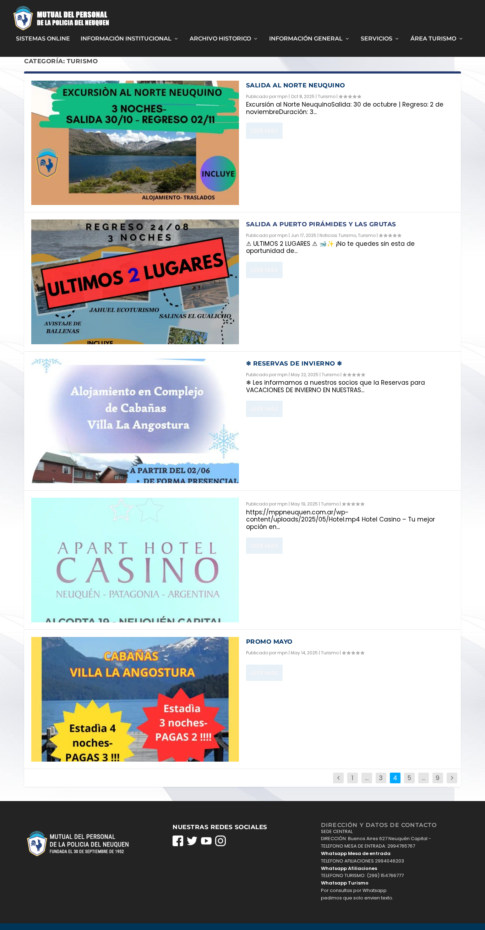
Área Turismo (433, 39)
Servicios (376, 39)
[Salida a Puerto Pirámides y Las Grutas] (135, 282)
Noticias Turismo (338, 235)
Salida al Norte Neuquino (295, 85)
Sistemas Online (43, 39)
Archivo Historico (220, 39)
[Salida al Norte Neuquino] (135, 143)
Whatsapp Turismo (345, 883)
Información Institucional (126, 39)
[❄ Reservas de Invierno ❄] (135, 421)
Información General (306, 39)
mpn (282, 96)
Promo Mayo (269, 641)
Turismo (327, 96)
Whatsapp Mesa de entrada (356, 853)
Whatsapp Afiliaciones (349, 868)
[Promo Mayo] (135, 699)
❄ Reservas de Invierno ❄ (294, 363)
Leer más (264, 130)
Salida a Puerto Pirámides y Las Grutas (321, 224)
